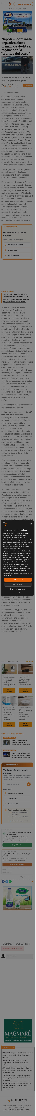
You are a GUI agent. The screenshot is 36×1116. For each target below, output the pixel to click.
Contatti (16, 1109)
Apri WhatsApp (18, 845)
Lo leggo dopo (28, 85)
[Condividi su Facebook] (3, 881)
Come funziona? (6, 872)
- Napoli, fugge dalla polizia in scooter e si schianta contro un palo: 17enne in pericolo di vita (17, 1070)
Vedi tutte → (29, 661)
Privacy (22, 1109)
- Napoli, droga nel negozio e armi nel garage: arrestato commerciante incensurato (16, 1077)
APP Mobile (27, 1111)
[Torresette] (9, 4)
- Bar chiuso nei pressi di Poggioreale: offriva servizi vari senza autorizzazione (15, 1062)
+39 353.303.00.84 (17, 837)
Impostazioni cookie (17, 573)
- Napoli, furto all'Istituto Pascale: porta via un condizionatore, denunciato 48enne (17, 1055)
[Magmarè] (18, 1030)
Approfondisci (12, 250)
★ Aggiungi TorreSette (17, 864)
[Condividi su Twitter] (6, 881)
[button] (17, 589)
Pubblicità (20, 1111)
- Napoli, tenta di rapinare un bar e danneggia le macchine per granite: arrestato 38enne (17, 1085)
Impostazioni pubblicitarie (18, 568)
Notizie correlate (13, 255)
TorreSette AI (9, 1109)
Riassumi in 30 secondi (15, 245)
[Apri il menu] (2, 4)
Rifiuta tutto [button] (18, 584)
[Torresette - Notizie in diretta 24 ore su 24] (17, 1101)
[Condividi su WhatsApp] (10, 881)
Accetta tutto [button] (18, 579)
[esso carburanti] (17, 23)
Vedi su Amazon (9, 691)
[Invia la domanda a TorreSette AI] (29, 784)
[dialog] (17, 558)
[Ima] (17, 898)
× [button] (31, 524)
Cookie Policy (12, 1111)
